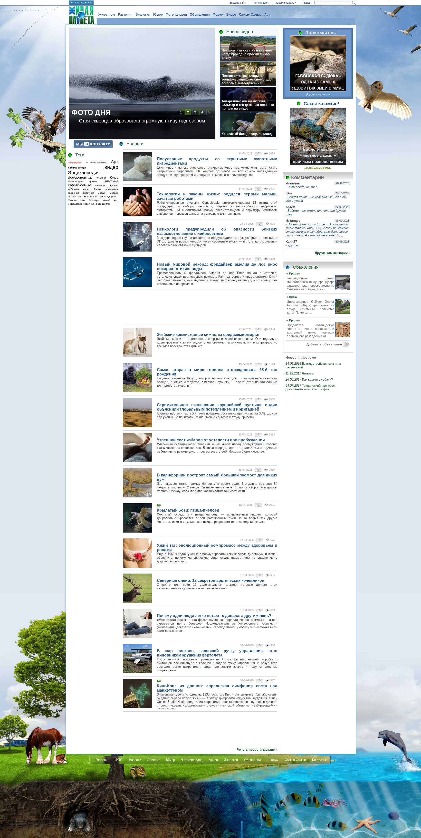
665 (272, 575)
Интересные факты (82, 181)
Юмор (158, 14)
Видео (231, 14)
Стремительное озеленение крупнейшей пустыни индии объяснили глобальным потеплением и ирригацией (217, 407)
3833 (272, 434)
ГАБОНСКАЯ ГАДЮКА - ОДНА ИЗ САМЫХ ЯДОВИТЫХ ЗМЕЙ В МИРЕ (318, 82)
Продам (294, 273)
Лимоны (300, 373)
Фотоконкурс (103, 203)
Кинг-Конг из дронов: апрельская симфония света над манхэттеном (217, 688)
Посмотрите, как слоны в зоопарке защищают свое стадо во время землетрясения (246, 79)
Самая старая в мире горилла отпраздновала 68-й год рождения (217, 372)
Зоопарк (94, 200)
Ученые (72, 200)
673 (272, 223)
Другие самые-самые (318, 167)
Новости (135, 143)
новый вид (110, 200)
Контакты (319, 760)
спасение (100, 185)
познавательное (96, 162)
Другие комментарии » (332, 253)
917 (272, 680)
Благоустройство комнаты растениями (313, 365)
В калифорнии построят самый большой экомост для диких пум (217, 477)
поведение (111, 189)
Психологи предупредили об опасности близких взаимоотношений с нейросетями (217, 231)
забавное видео (79, 189)
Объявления (200, 14)
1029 (272, 258)
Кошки (97, 189)
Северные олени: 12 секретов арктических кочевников (210, 580)
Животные (106, 14)
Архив (213, 760)
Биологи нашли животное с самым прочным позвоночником (318, 155)
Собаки (102, 193)
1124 (272, 364)
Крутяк (293, 245)
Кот (83, 200)
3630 (272, 399)
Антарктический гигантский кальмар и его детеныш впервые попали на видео (248, 104)
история (101, 177)
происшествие (77, 167)
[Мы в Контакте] (93, 147)
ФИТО (118, 760)
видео (111, 167)
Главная (101, 760)
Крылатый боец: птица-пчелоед (247, 134)
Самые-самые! (320, 103)
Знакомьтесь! (321, 32)
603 (272, 610)
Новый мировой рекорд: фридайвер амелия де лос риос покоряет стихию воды (217, 266)
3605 (272, 188)
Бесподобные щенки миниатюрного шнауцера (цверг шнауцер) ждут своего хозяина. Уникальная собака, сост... (310, 283)
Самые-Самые (250, 14)
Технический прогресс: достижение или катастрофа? (311, 387)
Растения (125, 14)
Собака (114, 193)
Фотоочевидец (191, 760)
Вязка (293, 296)
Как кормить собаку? (309, 379)
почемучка (74, 162)
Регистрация (260, 2)
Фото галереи (176, 14)
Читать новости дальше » (257, 749)
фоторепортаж (80, 177)
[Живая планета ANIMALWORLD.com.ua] (79, 15)
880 (272, 645)
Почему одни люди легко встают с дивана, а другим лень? (214, 616)
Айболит (153, 760)
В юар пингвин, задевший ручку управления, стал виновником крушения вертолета (217, 653)
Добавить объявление (324, 344)
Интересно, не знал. (302, 187)
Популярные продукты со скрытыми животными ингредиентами (217, 161)
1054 (272, 329)
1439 (272, 469)
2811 (272, 504)
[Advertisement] (86, 279)
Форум (218, 14)
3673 (272, 153)
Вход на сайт (238, 2)
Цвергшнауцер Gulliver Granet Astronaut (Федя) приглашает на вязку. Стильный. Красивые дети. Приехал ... (310, 307)
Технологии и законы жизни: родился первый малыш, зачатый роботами (217, 196)
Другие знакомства (318, 94)
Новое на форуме (301, 357)
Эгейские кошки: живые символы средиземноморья (208, 335)
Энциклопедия (84, 172)
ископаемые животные (81, 203)
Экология (142, 14)
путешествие (75, 196)
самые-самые (79, 185)
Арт (267, 14)
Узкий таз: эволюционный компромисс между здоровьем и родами (217, 547)
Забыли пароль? (285, 2)
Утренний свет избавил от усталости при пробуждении (211, 440)
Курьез (114, 185)
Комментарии (307, 177)
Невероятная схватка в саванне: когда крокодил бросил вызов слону (247, 54)
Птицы (102, 196)
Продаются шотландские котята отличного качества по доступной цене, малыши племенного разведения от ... (310, 330)
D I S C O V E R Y (81, 2)
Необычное (90, 196)
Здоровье (112, 196)
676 (272, 539)
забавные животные (81, 193)
